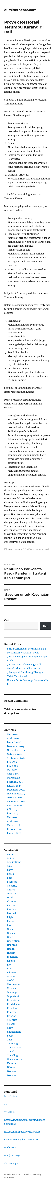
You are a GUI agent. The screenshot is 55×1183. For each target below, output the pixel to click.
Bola (9, 877)
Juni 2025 (12, 766)
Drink (10, 897)
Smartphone (14, 1031)
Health (11, 948)
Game (10, 929)
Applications (14, 862)
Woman (11, 1071)
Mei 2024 (12, 817)
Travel (10, 1051)
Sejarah (11, 1023)
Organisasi (13, 996)
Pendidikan (13, 1004)
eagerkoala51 (14, 549)
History (11, 952)
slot (6, 1104)
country (11, 893)
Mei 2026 (12, 734)
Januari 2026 (14, 742)
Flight (10, 917)
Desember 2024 (16, 789)
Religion (11, 1016)
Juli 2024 (12, 809)
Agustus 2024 (14, 805)
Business (12, 881)
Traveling (12, 1055)
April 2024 (13, 821)
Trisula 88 (9, 1112)
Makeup (11, 976)
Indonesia (12, 956)
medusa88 (10, 1147)
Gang (10, 937)
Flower (11, 921)
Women (11, 1075)
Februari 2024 (15, 829)
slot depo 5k (11, 1163)
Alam (10, 854)
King (9, 968)
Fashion (11, 909)
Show (10, 1027)
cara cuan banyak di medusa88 (21, 1139)
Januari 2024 (14, 833)
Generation (13, 941)
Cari (6, 620)
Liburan (11, 972)
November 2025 (16, 750)
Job (9, 964)
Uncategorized (42, 549)
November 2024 (16, 793)
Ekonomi (12, 901)
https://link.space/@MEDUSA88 (22, 1131)
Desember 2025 (16, 746)
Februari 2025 (15, 781)
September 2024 (16, 801)
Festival (11, 913)
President (12, 1008)
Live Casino (10, 1096)
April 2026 (13, 738)
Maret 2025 (13, 777)
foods (10, 925)
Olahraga (12, 992)
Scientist (12, 1019)
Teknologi (12, 1043)
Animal (11, 858)
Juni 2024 (12, 813)
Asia (9, 866)
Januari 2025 (14, 785)
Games (11, 933)
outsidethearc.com (20, 10)
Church (11, 889)
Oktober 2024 (14, 797)
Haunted (12, 944)
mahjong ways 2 (13, 1155)
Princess (11, 1012)
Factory (11, 905)
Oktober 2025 (14, 754)
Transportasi (14, 1047)
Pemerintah (13, 1000)
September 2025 (16, 758)
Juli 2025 (12, 762)
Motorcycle (13, 984)
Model (10, 980)
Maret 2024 (13, 825)
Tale (9, 1039)
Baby (10, 869)
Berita (10, 873)
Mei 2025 (12, 770)
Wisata (11, 1067)
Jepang (11, 960)
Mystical (11, 988)
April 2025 (13, 773)
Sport (10, 1035)
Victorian (12, 1063)
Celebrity (12, 885)
